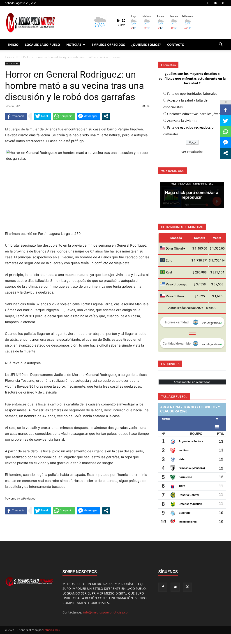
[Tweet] (42, 116)
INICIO (13, 44)
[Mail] (215, 3)
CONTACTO (175, 44)
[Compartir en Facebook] (16, 116)
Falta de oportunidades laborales (192, 93)
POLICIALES (23, 57)
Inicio (8, 57)
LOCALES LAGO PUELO (42, 44)
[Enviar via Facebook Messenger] (88, 116)
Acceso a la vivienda (182, 120)
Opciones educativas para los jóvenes (195, 114)
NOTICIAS (73, 44)
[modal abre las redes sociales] (106, 116)
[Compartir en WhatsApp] (64, 116)
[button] (220, 45)
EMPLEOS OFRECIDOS (108, 44)
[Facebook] (207, 3)
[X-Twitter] (222, 3)
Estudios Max (51, 630)
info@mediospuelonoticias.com (106, 612)
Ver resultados (192, 152)
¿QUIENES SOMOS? (146, 44)
